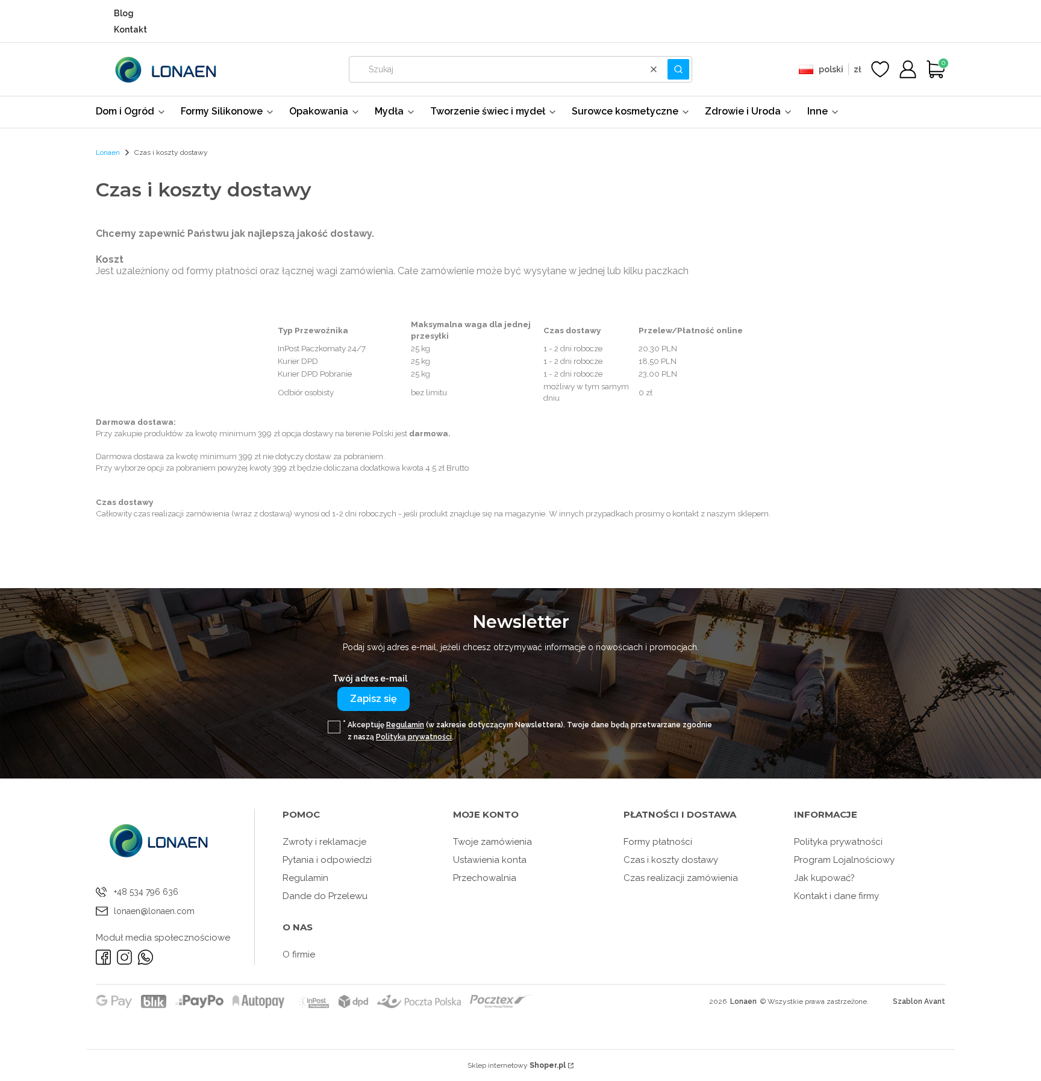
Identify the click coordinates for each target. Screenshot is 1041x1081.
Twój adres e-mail (370, 678)
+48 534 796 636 (146, 892)
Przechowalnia (484, 878)
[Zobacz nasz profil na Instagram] (124, 957)
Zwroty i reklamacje (324, 841)
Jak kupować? (824, 878)
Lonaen (108, 152)
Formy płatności (658, 841)
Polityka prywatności (838, 841)
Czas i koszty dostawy (671, 859)
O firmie (299, 954)
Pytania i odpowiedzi (327, 859)
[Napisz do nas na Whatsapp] (145, 957)
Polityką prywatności (414, 737)
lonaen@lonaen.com (154, 911)
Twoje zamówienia (492, 841)
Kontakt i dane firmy (836, 896)
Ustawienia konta (490, 859)
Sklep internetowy (516, 1065)
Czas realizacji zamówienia (681, 878)
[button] (678, 69)
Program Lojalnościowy (844, 859)
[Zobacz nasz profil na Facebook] (103, 957)
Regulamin (405, 725)
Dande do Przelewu (325, 896)
